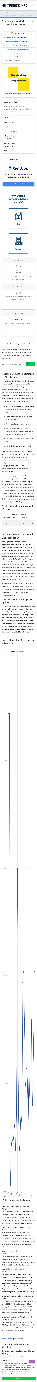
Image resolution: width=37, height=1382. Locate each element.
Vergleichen (30, 363)
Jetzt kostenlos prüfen (18, 184)
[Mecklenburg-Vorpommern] (18, 79)
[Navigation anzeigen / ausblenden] (33, 5)
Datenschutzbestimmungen (23, 1374)
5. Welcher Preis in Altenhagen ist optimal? (14, 53)
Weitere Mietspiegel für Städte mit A (14, 1339)
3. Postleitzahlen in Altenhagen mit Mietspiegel (15, 45)
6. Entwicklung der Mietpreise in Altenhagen (15, 57)
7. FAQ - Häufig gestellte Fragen (12, 60)
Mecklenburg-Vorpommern (14, 12)
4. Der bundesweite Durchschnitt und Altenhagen (16, 49)
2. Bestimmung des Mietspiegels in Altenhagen (15, 41)
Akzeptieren (19, 1378)
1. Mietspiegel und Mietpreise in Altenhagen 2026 (16, 37)
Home (3, 12)
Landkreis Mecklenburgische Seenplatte (14, 15)
